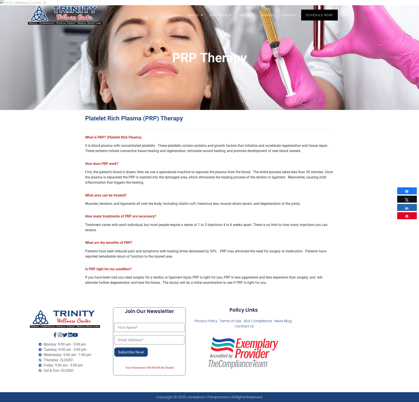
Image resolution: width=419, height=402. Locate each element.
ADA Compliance (258, 320)
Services (244, 15)
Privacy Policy (205, 320)
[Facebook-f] (54, 334)
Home (175, 15)
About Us (192, 15)
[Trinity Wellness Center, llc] (209, 2)
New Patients (218, 15)
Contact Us (289, 15)
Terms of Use (230, 320)
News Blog (267, 15)
